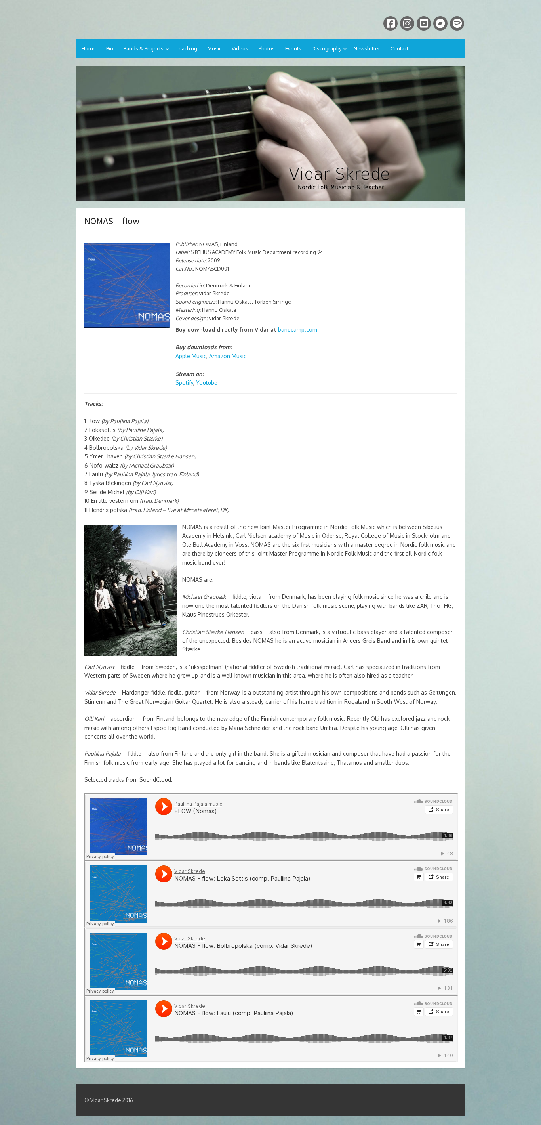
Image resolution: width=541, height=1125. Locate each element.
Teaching (186, 48)
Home (89, 48)
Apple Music (190, 356)
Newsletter (367, 48)
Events (293, 48)
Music (214, 48)
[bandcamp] (440, 23)
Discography (326, 48)
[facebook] (390, 23)
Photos (267, 48)
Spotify (184, 382)
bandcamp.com (297, 329)
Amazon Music (227, 356)
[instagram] (407, 23)
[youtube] (424, 23)
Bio (109, 48)
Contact (399, 48)
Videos (240, 48)
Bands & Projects (144, 48)
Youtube (206, 382)
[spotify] (457, 23)
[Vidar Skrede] (270, 133)
